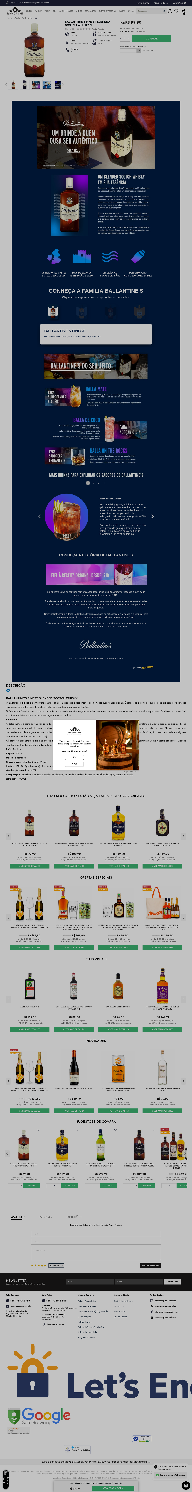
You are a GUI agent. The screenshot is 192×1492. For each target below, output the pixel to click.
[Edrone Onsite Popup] (96, 746)
